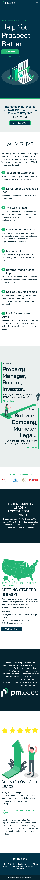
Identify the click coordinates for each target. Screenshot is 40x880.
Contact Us (20, 869)
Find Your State (12, 629)
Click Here (8, 401)
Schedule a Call (20, 123)
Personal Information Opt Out (23, 866)
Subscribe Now (14, 56)
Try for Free (10, 52)
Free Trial (7, 864)
